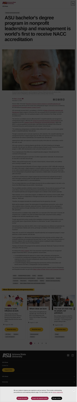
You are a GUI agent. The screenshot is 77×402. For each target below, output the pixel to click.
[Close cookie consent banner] (74, 390)
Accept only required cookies (39, 398)
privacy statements (58, 392)
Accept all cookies (22, 398)
